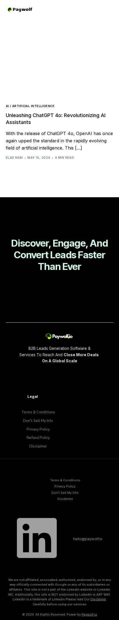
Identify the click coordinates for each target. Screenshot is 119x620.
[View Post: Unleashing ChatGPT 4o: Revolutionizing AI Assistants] (59, 65)
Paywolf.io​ (89, 614)
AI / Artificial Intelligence (30, 106)
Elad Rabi (14, 158)
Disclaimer (98, 599)
